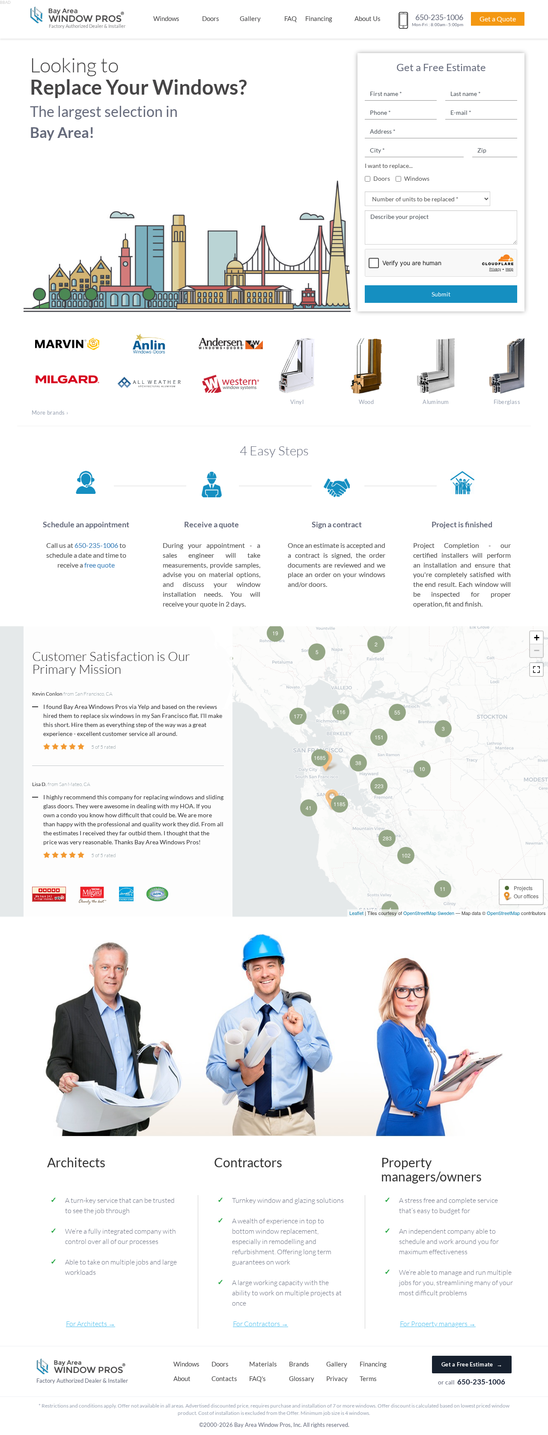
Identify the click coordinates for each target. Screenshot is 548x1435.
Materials (263, 1364)
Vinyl (297, 401)
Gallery (250, 18)
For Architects (86, 1323)
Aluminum (436, 401)
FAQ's (257, 1378)
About (182, 1378)
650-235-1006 (96, 545)
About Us (367, 18)
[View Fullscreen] (536, 669)
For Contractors (256, 1323)
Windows (166, 18)
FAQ (290, 18)
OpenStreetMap (503, 912)
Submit (441, 294)
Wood (366, 401)
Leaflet (356, 912)
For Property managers (434, 1323)
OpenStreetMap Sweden (428, 912)
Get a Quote (498, 19)
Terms (368, 1378)
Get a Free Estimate (471, 1364)
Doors (210, 18)
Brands (299, 1364)
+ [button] (536, 637)
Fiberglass (507, 401)
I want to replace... (389, 165)
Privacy (337, 1378)
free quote (99, 565)
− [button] (536, 650)
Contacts (224, 1378)
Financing (318, 18)
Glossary (301, 1378)
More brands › (50, 412)
